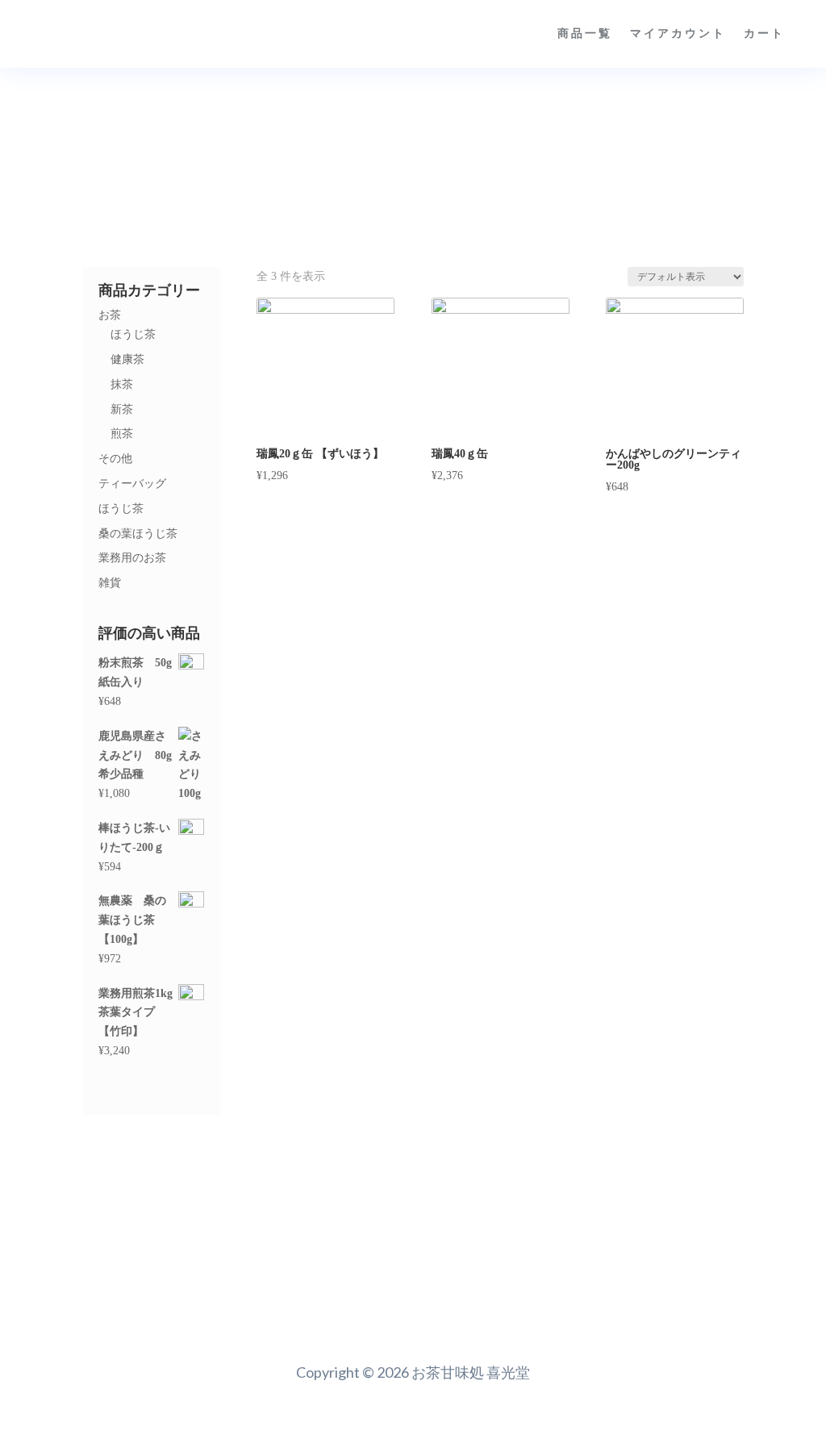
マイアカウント (678, 33)
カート (764, 33)
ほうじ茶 (133, 334)
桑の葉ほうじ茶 (137, 534)
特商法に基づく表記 (614, 1314)
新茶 (122, 409)
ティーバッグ (132, 484)
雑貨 (109, 583)
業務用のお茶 (132, 558)
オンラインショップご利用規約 (467, 1314)
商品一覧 (584, 33)
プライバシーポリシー (313, 1314)
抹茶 (122, 384)
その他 (115, 459)
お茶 (109, 315)
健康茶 (127, 359)
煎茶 (122, 434)
